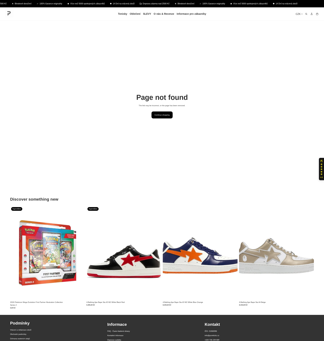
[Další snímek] (157, 253)
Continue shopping (162, 115)
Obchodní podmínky (18, 334)
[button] (321, 169)
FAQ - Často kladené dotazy (118, 331)
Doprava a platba (114, 340)
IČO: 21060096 (211, 331)
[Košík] (317, 14)
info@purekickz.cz (212, 335)
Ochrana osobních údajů (20, 339)
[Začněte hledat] (306, 14)
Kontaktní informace (115, 335)
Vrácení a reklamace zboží (20, 330)
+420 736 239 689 (212, 340)
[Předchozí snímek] (90, 253)
